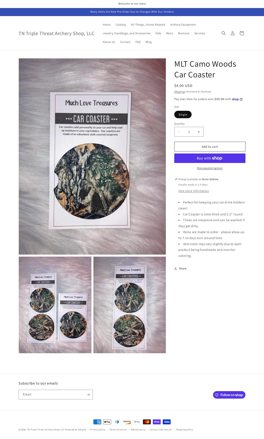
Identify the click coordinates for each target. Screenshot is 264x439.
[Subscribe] (88, 395)
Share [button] (183, 268)
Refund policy (138, 429)
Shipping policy (184, 429)
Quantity (179, 123)
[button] (223, 33)
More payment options (210, 168)
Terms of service (118, 429)
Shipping (179, 91)
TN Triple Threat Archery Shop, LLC (46, 429)
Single (183, 114)
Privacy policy (97, 429)
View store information (193, 191)
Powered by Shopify (75, 429)
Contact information (161, 429)
